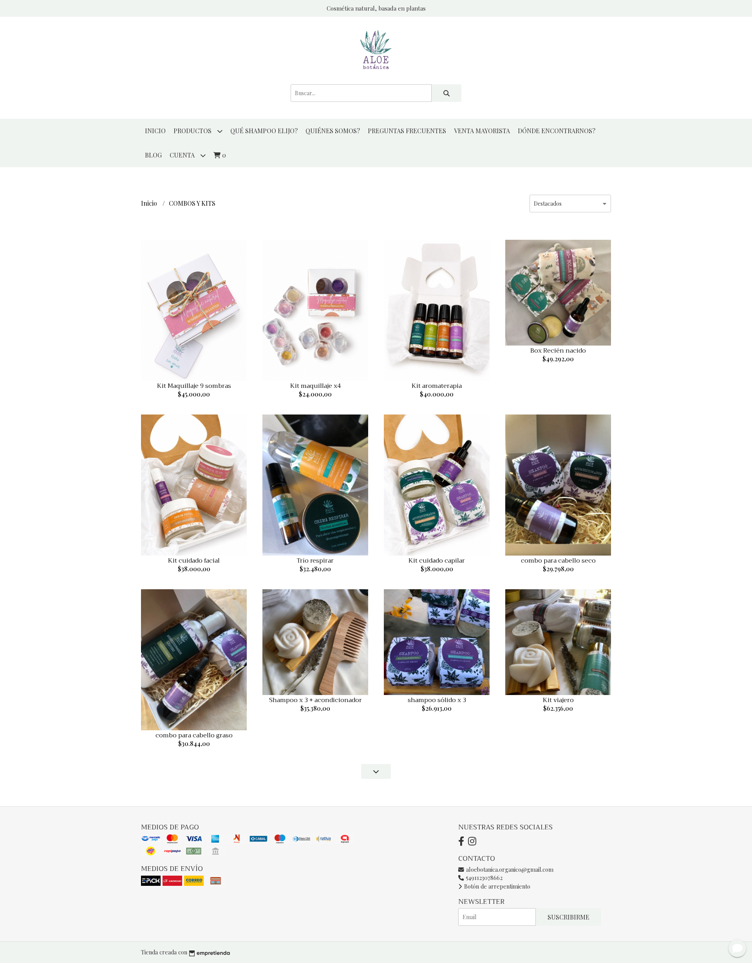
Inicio (155, 131)
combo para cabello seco (558, 560)
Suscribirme (568, 917)
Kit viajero (558, 700)
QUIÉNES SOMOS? (333, 131)
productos (193, 131)
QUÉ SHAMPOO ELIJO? (264, 131)
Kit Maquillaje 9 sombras (194, 385)
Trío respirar (315, 560)
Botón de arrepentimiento (496, 886)
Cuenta (183, 155)
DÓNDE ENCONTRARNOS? (556, 131)
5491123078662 (484, 878)
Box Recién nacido (558, 350)
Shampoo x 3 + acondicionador (315, 700)
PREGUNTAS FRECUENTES (407, 131)
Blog (153, 155)
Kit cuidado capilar (437, 560)
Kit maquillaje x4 (315, 385)
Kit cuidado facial (194, 560)
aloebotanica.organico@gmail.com (509, 869)
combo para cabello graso (194, 735)
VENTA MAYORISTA (482, 131)
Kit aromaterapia (437, 385)
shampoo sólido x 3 (437, 700)
